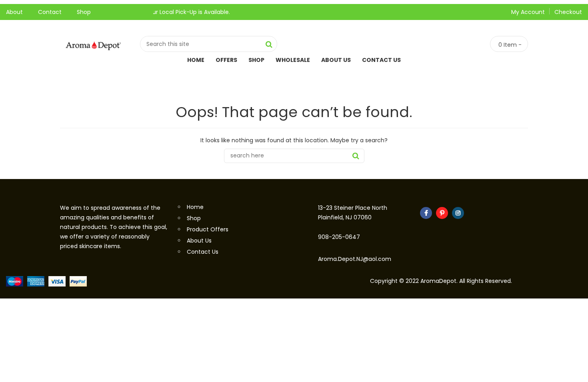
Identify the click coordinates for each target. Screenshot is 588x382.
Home (195, 60)
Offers (226, 60)
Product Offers (207, 229)
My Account (528, 12)
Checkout (568, 12)
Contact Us (381, 60)
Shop (84, 12)
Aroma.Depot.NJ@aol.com (354, 259)
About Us (336, 60)
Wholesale (293, 60)
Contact (50, 12)
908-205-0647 (339, 237)
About (14, 12)
